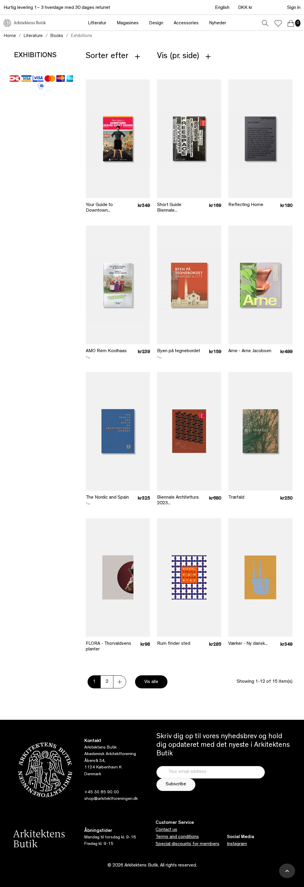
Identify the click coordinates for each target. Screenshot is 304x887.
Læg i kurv (106, 169)
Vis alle (151, 682)
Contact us (166, 830)
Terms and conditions (177, 837)
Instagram (237, 844)
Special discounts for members (187, 844)
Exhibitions (35, 56)
